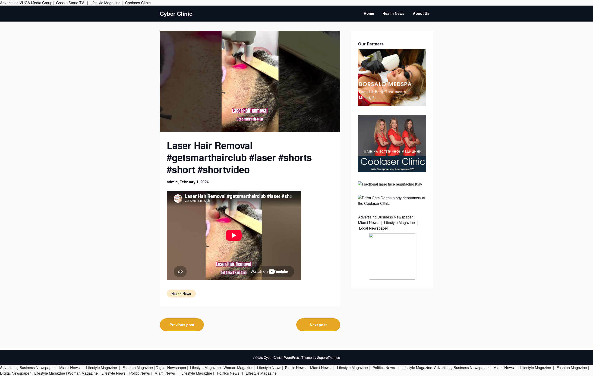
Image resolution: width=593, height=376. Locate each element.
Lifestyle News (268, 367)
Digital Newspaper (171, 367)
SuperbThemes (328, 357)
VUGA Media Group (35, 2)
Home (369, 13)
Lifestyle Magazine (105, 2)
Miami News (368, 222)
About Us (421, 13)
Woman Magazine (238, 367)
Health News (393, 13)
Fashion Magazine (138, 367)
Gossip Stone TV (70, 2)
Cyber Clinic (176, 13)
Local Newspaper (373, 228)
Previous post (182, 324)
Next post (318, 324)
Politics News (384, 367)
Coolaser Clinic (138, 2)
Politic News (295, 367)
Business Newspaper (395, 217)
